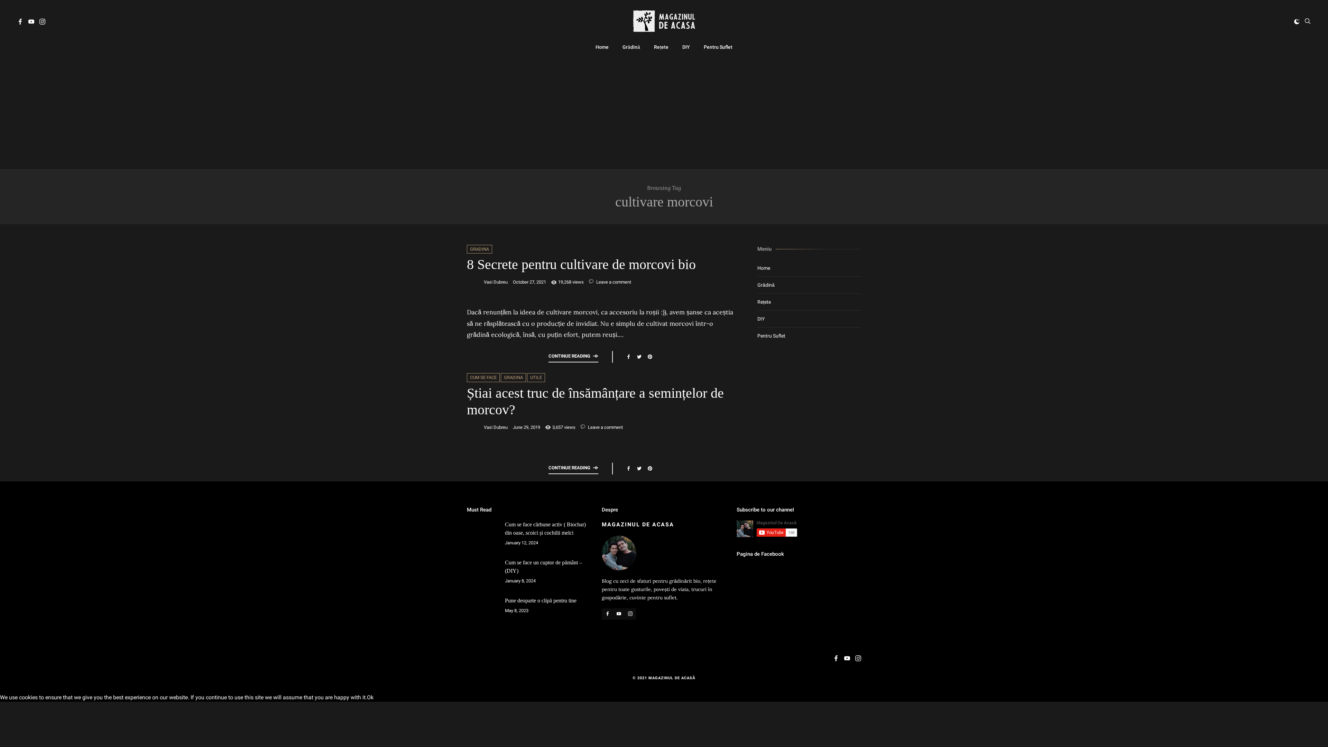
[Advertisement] (664, 110)
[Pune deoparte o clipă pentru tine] (482, 612)
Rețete (661, 47)
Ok (370, 697)
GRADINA (479, 249)
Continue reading (569, 356)
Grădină (631, 47)
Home (602, 47)
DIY (686, 47)
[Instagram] (42, 22)
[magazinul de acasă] (664, 21)
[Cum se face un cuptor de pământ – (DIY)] (482, 574)
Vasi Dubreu (496, 282)
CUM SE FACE (483, 377)
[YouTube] (31, 22)
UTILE (536, 377)
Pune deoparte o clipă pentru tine (541, 600)
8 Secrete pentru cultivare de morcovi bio (581, 264)
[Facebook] (20, 22)
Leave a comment (613, 282)
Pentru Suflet (718, 47)
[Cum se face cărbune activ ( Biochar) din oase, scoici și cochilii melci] (482, 536)
